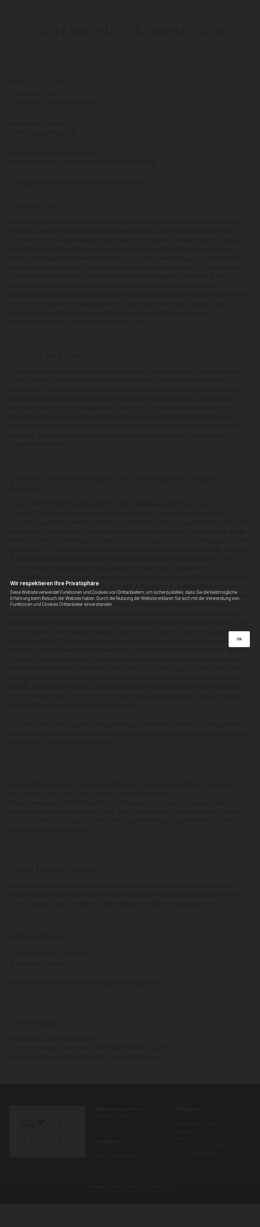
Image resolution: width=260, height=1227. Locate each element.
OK (239, 639)
